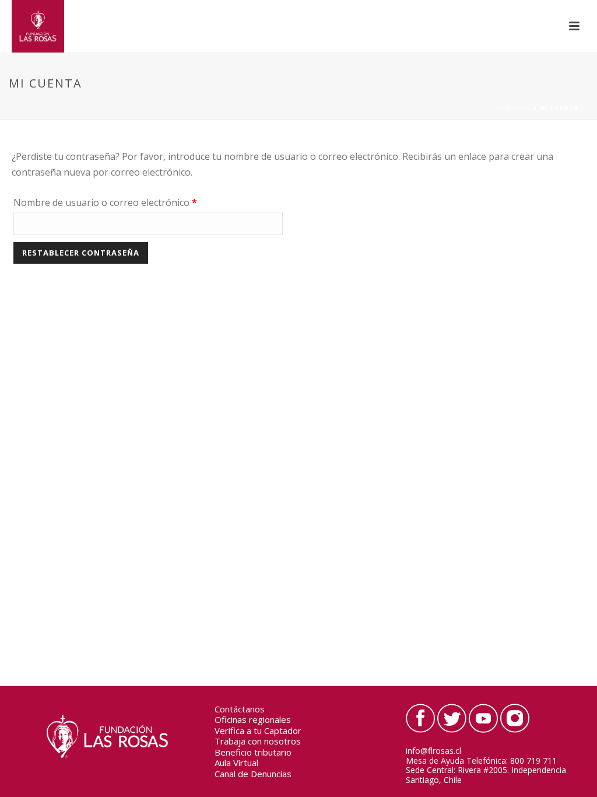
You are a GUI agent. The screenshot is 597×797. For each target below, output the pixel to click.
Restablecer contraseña (80, 252)
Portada (513, 108)
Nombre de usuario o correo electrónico (130, 202)
